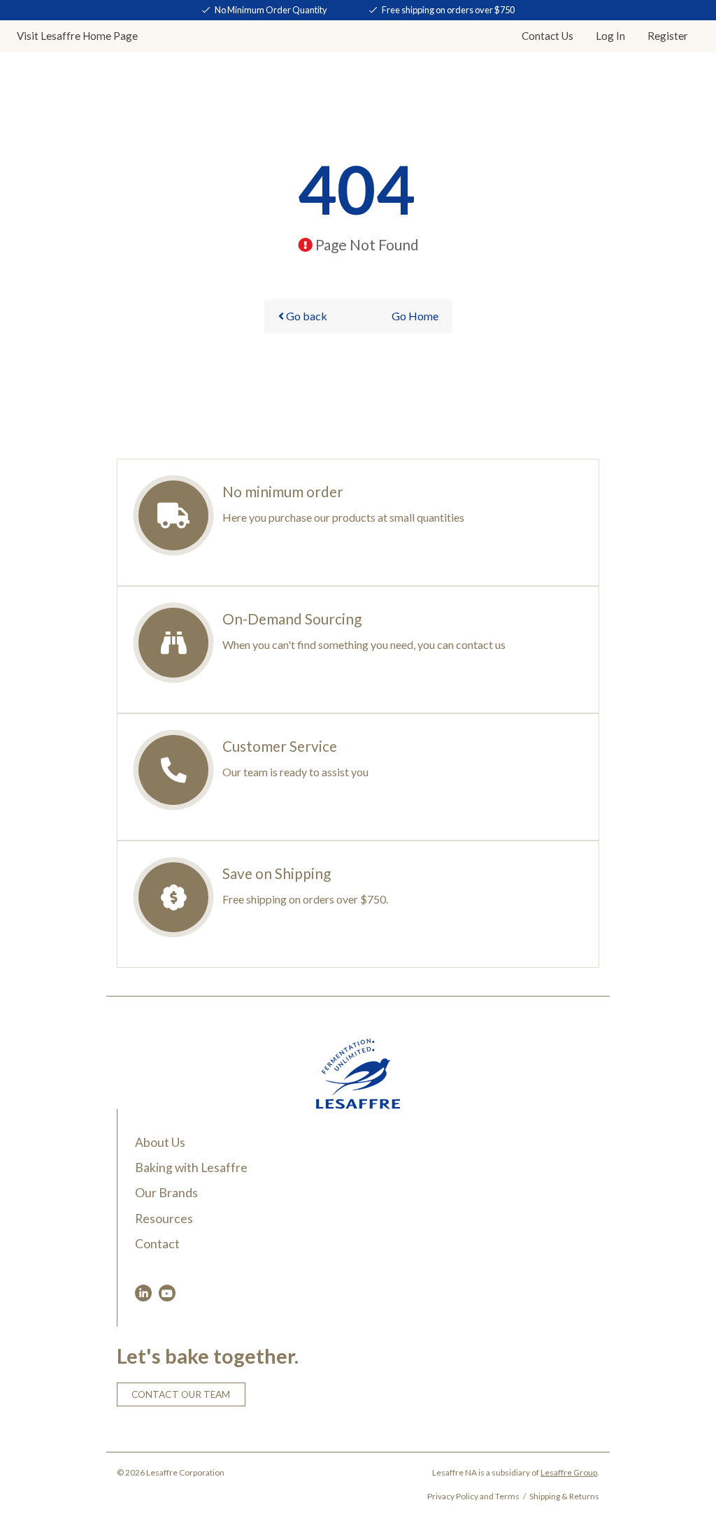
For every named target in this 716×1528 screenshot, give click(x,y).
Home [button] (77, 35)
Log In (610, 35)
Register (667, 35)
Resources (164, 1218)
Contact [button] (547, 35)
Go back (305, 315)
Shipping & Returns (564, 1496)
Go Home (415, 315)
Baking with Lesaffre (191, 1167)
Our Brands (166, 1192)
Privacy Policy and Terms (473, 1496)
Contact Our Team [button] (181, 1394)
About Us (160, 1142)
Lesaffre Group (568, 1472)
